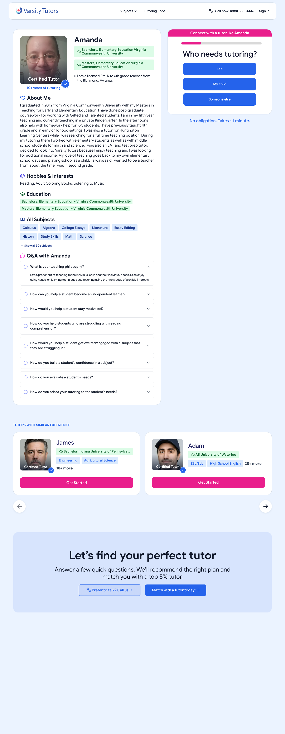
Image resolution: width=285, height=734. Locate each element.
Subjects (126, 11)
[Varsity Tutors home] (37, 11)
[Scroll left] (19, 506)
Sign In (264, 11)
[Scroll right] (265, 506)
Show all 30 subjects (38, 245)
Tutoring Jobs (154, 11)
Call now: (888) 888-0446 (234, 11)
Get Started (76, 482)
